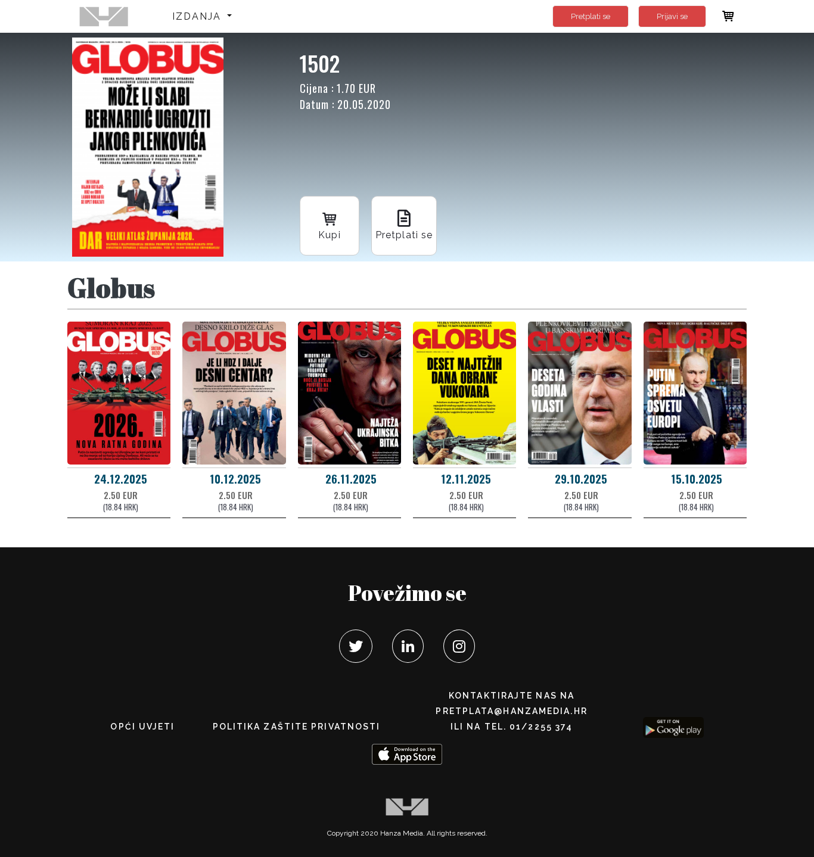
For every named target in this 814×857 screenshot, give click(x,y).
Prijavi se (672, 16)
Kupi (329, 235)
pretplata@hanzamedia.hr (511, 711)
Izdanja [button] (198, 16)
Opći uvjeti (142, 726)
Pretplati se (590, 16)
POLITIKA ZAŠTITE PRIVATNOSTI (297, 726)
